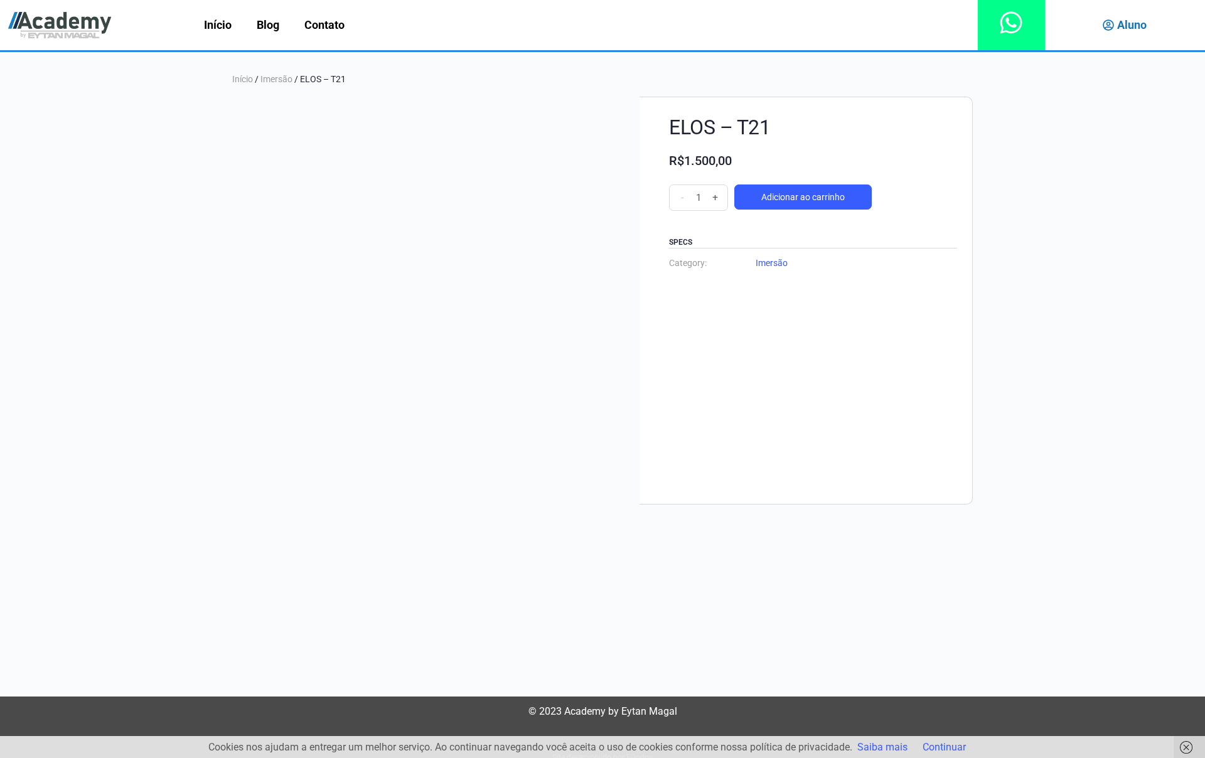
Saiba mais (882, 747)
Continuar (944, 747)
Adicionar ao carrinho (803, 197)
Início (218, 24)
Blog (268, 24)
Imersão (276, 79)
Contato (324, 24)
